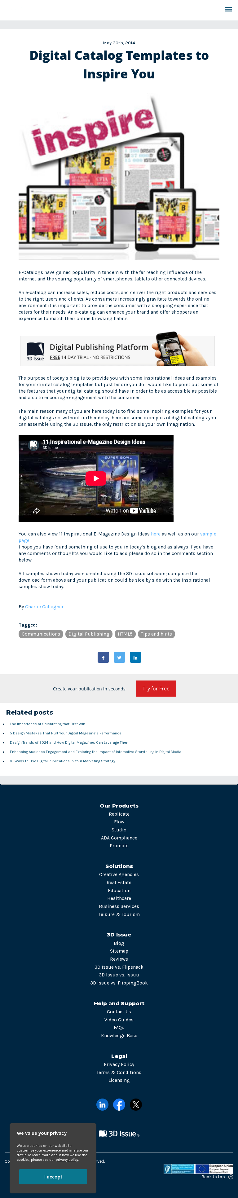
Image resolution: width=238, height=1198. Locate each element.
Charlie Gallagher (44, 607)
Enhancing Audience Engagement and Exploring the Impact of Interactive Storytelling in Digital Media (95, 752)
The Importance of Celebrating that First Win (47, 724)
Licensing (119, 1080)
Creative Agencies (119, 874)
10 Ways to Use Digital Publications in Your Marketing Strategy (62, 761)
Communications (41, 634)
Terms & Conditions (119, 1072)
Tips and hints (156, 634)
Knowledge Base (119, 1035)
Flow (119, 822)
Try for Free (156, 688)
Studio (119, 830)
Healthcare (119, 898)
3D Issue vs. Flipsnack (119, 967)
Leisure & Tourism (119, 914)
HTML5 (125, 634)
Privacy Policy (119, 1064)
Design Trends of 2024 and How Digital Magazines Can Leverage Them (70, 742)
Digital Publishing (88, 634)
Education (119, 890)
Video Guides (119, 1020)
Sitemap (119, 951)
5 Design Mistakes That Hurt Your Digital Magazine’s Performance (65, 733)
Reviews (119, 959)
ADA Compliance (119, 838)
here (156, 534)
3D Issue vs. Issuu (119, 975)
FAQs (119, 1027)
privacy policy (67, 1160)
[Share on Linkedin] (135, 657)
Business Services (119, 906)
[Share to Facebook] (103, 657)
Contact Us (119, 1012)
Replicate (119, 814)
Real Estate (119, 882)
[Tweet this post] (119, 657)
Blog (119, 943)
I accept (53, 1177)
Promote (119, 845)
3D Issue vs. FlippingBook (119, 983)
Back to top (213, 1176)
